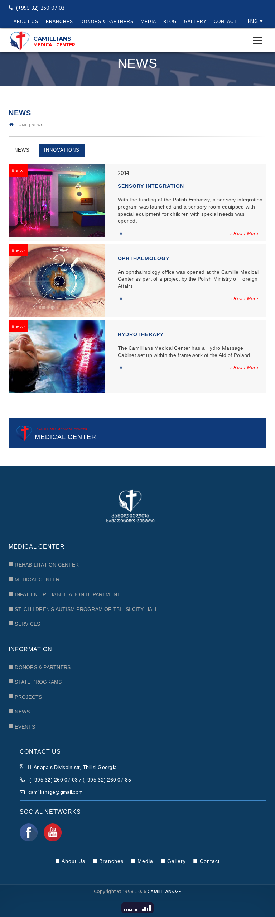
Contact (225, 21)
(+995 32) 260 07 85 (107, 780)
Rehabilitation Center (44, 563)
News (38, 125)
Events (22, 725)
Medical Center (34, 578)
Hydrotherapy (141, 334)
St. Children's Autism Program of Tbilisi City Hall (83, 608)
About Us (26, 21)
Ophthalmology (143, 258)
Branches (59, 21)
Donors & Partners (107, 21)
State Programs (35, 681)
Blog (170, 21)
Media (148, 21)
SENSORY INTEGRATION (151, 186)
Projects (25, 696)
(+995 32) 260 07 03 (53, 780)
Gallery (195, 21)
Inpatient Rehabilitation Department (64, 593)
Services (24, 623)
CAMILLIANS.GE (165, 892)
